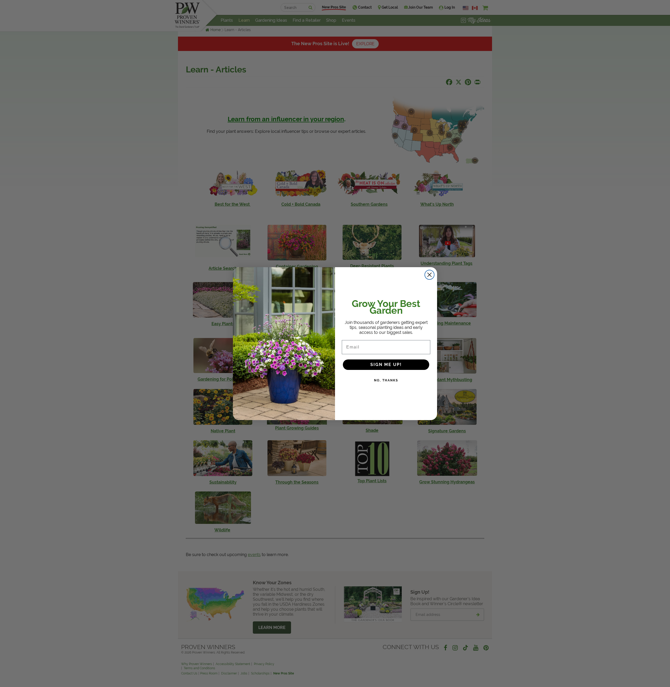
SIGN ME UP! (386, 364)
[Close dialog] (429, 275)
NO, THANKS (386, 380)
